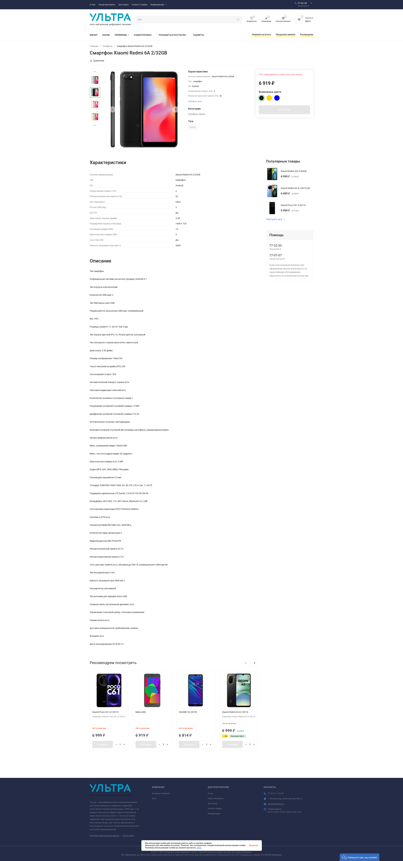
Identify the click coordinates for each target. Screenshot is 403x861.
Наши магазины (216, 798)
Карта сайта (128, 836)
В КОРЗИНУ (284, 109)
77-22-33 (302, 3)
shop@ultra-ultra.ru (276, 804)
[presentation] (112, 109)
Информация (214, 813)
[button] (359, 857)
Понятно (253, 845)
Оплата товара (215, 808)
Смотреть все (274, 219)
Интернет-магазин (161, 793)
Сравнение (98, 60)
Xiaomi (202, 114)
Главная (94, 46)
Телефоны (107, 46)
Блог (154, 798)
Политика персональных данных (104, 836)
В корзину (102, 744)
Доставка (212, 803)
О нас (210, 793)
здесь (199, 848)
